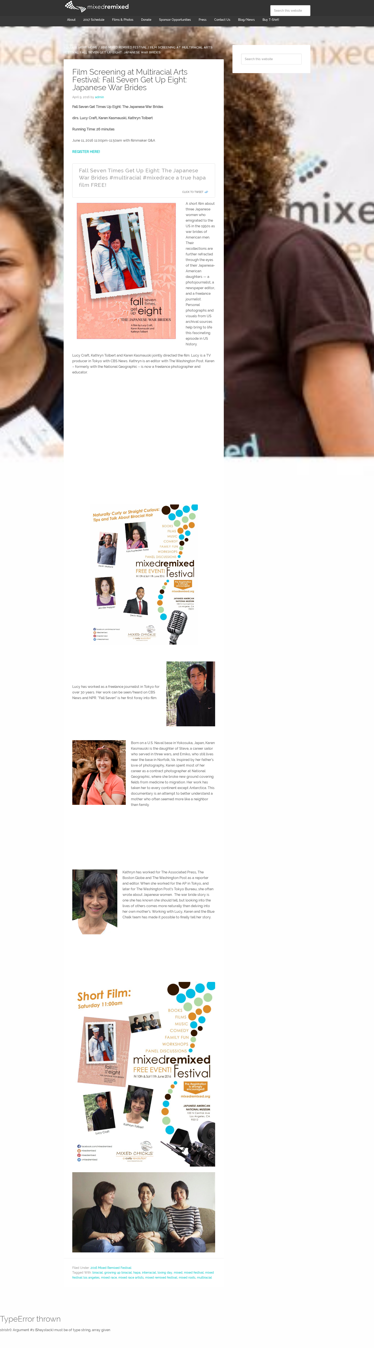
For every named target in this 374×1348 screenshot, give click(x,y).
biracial (97, 1272)
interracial (149, 1272)
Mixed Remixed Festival (96, 6)
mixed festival (194, 1272)
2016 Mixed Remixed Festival (110, 1268)
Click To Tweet (192, 192)
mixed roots (187, 1277)
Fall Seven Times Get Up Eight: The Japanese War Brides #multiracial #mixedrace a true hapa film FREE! (142, 177)
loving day (165, 1272)
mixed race (109, 1277)
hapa (136, 1272)
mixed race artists (131, 1277)
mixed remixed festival (161, 1277)
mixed (178, 1272)
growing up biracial (118, 1272)
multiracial (204, 1277)
